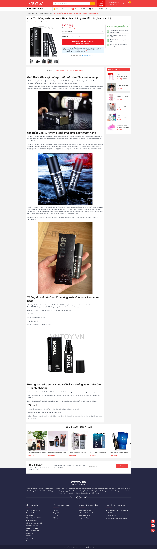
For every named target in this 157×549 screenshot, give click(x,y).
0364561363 (86, 55)
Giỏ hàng (55, 518)
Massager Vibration (122, 125)
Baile (118, 95)
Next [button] (130, 443)
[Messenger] (153, 521)
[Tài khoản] (123, 3)
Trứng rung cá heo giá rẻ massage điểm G (122, 76)
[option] (43, 40)
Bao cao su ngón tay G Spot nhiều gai (123, 117)
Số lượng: (65, 36)
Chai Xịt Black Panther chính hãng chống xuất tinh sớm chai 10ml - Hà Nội (119, 452)
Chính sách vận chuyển (86, 513)
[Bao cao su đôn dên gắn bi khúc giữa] (111, 97)
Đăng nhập (56, 513)
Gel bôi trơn (29, 515)
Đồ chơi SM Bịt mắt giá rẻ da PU (122, 86)
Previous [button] (26, 443)
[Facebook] (71, 497)
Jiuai (118, 105)
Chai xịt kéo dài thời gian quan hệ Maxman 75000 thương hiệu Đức (57, 452)
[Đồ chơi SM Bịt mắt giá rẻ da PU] (111, 87)
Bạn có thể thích (115, 70)
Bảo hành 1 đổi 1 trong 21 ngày (101, 9)
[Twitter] (76, 497)
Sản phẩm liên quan (78, 427)
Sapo (93, 547)
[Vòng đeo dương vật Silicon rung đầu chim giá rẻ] (111, 127)
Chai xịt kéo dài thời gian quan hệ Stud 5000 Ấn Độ (78, 452)
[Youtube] (85, 497)
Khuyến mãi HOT (80, 9)
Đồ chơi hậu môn (31, 520)
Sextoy (28, 535)
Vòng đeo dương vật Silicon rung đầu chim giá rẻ (123, 127)
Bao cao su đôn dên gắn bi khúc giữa (123, 97)
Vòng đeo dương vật (32, 530)
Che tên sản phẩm (62, 9)
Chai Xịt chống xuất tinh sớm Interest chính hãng (99, 452)
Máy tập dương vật (32, 528)
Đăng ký (122, 466)
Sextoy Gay (29, 538)
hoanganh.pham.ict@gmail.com (118, 518)
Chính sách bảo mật (85, 510)
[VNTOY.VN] (39, 3)
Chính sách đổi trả (85, 515)
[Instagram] (80, 497)
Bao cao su (29, 533)
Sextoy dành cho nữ (32, 513)
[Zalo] (153, 526)
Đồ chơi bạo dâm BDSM (33, 518)
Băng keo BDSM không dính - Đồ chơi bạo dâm (123, 107)
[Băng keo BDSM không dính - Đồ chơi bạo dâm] (111, 107)
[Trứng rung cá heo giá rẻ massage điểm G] (111, 77)
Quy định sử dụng (84, 518)
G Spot (118, 74)
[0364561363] (153, 530)
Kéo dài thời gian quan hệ (34, 523)
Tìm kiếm (55, 510)
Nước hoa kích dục (32, 525)
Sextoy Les (29, 541)
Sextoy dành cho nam (33, 510)
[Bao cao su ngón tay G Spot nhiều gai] (111, 117)
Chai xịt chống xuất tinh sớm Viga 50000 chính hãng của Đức (37, 452)
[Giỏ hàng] (129, 4)
